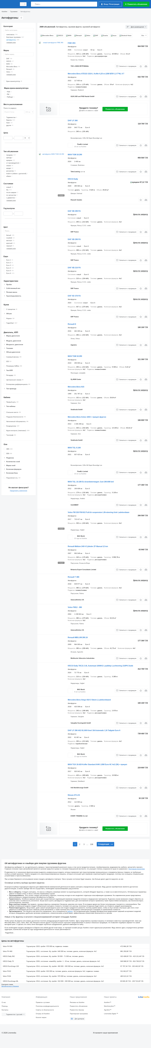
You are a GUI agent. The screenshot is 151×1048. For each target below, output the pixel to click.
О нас (4, 1002)
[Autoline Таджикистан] (9, 4)
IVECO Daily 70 (8, 961)
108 (91, 844)
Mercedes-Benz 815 (76, 387)
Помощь (5, 1006)
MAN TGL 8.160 (74, 448)
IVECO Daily (73, 179)
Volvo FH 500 (7, 946)
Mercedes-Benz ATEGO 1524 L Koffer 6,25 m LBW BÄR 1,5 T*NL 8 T (96, 74)
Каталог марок (41, 1017)
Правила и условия (43, 1002)
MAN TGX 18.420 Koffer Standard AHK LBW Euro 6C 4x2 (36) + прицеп (97, 764)
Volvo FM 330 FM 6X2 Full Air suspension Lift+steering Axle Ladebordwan (98, 512)
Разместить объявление (115, 109)
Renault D (72, 324)
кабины (70, 911)
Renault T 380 (73, 577)
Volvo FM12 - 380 (75, 607)
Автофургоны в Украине (10, 986)
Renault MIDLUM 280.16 (78, 637)
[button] (141, 66)
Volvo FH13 (7, 971)
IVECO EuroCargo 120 (11, 966)
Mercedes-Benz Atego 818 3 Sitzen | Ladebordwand (89, 700)
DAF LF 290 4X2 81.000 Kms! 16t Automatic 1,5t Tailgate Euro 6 (94, 730)
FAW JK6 (71, 43)
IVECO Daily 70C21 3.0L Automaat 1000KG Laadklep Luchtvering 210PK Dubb (100, 666)
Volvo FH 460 (7, 951)
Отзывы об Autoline (43, 1014)
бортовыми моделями (137, 869)
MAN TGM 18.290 (75, 155)
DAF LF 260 (73, 120)
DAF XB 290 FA (74, 211)
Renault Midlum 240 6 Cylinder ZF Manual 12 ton (88, 546)
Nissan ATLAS (74, 795)
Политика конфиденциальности (47, 1006)
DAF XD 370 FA (74, 296)
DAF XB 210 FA (74, 268)
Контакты (5, 1010)
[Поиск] (33, 4)
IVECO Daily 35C (9, 956)
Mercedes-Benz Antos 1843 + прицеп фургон (87, 417)
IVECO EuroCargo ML (10, 981)
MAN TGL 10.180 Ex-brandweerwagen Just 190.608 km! (91, 482)
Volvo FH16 (7, 976)
